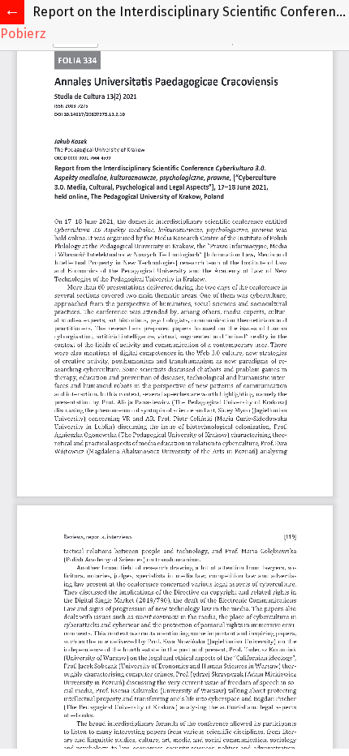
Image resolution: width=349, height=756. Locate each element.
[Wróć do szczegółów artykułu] (12, 12)
